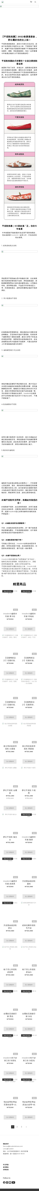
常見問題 (6, 1165)
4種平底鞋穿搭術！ (10, 573)
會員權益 (6, 1167)
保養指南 (6, 1169)
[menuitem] (12, 1126)
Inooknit (5, 559)
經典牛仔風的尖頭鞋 (24, 396)
